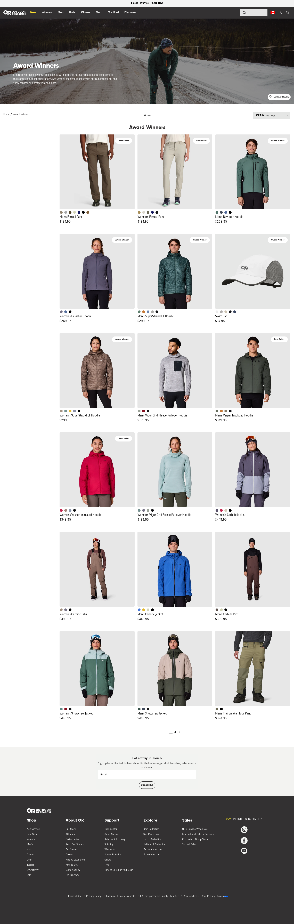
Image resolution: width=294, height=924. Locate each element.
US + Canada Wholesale (195, 829)
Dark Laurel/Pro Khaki (139, 709)
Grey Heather (139, 411)
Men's (30, 844)
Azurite (139, 609)
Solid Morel (61, 212)
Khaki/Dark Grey (225, 311)
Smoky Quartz (61, 311)
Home (6, 114)
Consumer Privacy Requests (121, 896)
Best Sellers (33, 834)
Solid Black (83, 212)
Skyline (148, 311)
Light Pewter (143, 212)
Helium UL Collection (154, 844)
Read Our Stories (75, 844)
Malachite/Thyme (61, 709)
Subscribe (147, 785)
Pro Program (72, 875)
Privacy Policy (94, 896)
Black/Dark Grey (230, 311)
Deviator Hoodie (281, 97)
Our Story (71, 829)
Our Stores (71, 849)
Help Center (110, 829)
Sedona (143, 311)
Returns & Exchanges (115, 839)
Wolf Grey (152, 311)
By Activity (33, 870)
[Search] (235, 12)
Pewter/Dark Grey (221, 311)
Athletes (70, 834)
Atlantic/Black (143, 709)
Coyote (87, 212)
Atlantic (221, 212)
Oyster (225, 510)
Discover (130, 12)
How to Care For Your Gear (118, 870)
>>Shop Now (156, 3)
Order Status (111, 834)
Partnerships (72, 839)
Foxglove (61, 510)
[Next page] (179, 732)
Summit (74, 411)
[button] (287, 12)
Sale (29, 875)
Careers (70, 855)
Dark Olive (70, 212)
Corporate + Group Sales (195, 839)
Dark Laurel (217, 411)
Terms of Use (75, 896)
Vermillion (143, 411)
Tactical (31, 865)
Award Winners (21, 114)
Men (60, 12)
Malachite (139, 311)
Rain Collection (151, 829)
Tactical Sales (189, 844)
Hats (29, 849)
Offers (107, 860)
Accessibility (190, 896)
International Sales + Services (198, 834)
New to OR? (72, 865)
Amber (70, 411)
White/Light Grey (217, 311)
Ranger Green (148, 212)
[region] (147, 3)
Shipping (108, 844)
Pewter (65, 212)
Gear (29, 860)
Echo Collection (151, 855)
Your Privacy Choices (213, 896)
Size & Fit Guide (112, 855)
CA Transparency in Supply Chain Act (159, 896)
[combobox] (253, 12)
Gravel (225, 411)
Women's (32, 839)
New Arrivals (33, 829)
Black (157, 212)
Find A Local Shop (75, 860)
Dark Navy (79, 212)
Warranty (109, 849)
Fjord (70, 510)
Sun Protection (151, 834)
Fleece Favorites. (140, 3)
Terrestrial (65, 510)
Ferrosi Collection (152, 849)
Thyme (65, 411)
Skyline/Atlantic (225, 212)
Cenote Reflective (234, 311)
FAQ (106, 865)
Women (47, 12)
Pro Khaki (74, 212)
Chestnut (217, 609)
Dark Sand (139, 212)
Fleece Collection (152, 839)
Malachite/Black (217, 212)
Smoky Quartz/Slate (217, 510)
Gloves (30, 855)
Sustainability (73, 870)
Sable (61, 411)
